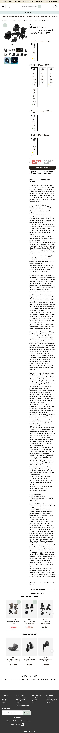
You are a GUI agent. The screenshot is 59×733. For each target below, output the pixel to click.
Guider (3, 702)
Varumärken (54, 16)
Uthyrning (18, 702)
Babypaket (20, 16)
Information (35, 699)
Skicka (26, 713)
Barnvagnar (8, 16)
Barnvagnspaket (18, 20)
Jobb (33, 702)
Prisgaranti (18, 700)
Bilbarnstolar (14, 16)
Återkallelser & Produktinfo (22, 705)
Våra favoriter (48, 16)
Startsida (4, 20)
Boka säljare (19, 703)
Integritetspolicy (50, 700)
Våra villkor (48, 697)
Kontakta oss (35, 697)
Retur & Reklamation (21, 697)
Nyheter (4, 16)
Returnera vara (19, 706)
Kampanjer (36, 16)
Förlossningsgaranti (20, 699)
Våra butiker (5, 700)
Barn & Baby (26, 16)
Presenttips (42, 16)
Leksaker (31, 16)
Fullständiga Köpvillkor (51, 699)
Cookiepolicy (49, 702)
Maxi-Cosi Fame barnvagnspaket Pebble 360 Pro (35, 20)
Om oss (34, 700)
